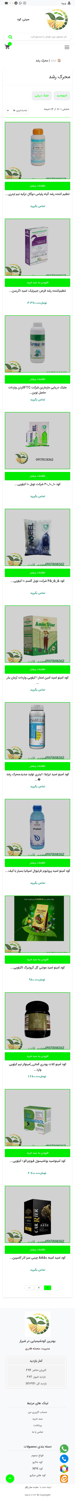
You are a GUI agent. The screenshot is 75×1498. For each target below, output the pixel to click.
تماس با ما (37, 1432)
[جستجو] (10, 36)
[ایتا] (10, 3)
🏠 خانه (56, 60)
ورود (63, 3)
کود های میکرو (38, 1475)
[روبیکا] (12, 3)
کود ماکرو (37, 1462)
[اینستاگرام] (24, 3)
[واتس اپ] (20, 3)
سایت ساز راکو (32, 1487)
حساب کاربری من (37, 1412)
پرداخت (37, 1425)
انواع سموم (37, 1455)
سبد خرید (37, 1419)
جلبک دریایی (42, 95)
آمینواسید (62, 95)
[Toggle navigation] (67, 47)
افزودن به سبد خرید (37, 282)
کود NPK (37, 1469)
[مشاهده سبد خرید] (7, 47)
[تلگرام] (16, 3)
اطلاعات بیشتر (37, 186)
